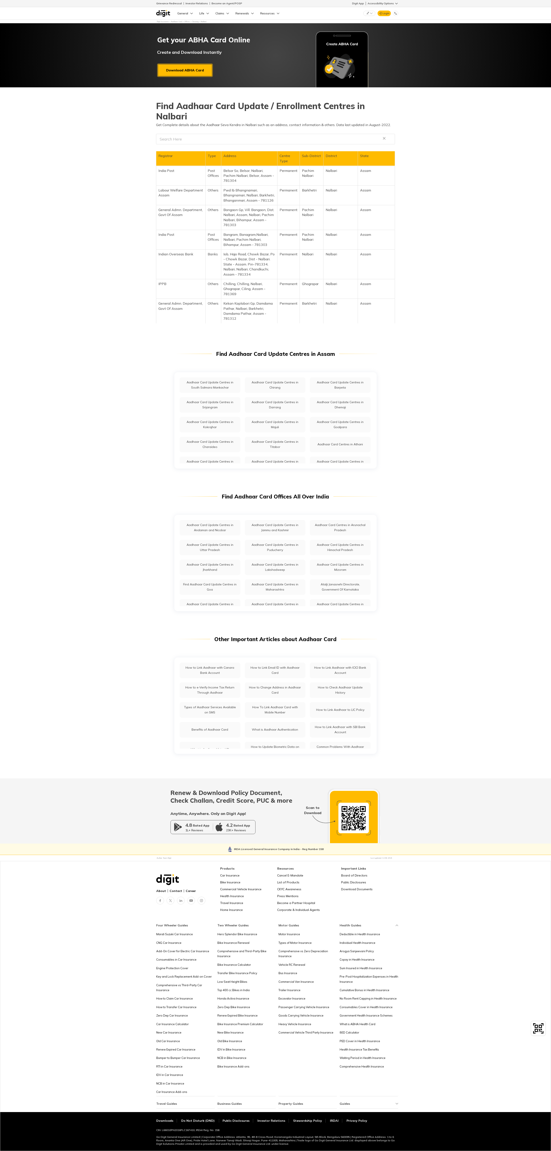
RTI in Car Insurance (169, 1066)
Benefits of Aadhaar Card (210, 729)
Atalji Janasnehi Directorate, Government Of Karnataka (340, 586)
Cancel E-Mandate (290, 875)
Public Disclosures (353, 882)
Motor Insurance (289, 934)
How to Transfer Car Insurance (176, 1007)
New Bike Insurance (230, 1032)
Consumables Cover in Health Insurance (366, 1007)
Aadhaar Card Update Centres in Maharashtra (275, 586)
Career (191, 890)
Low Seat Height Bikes (232, 981)
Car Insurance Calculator (172, 1024)
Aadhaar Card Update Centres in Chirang (275, 384)
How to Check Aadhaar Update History (340, 689)
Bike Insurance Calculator (234, 964)
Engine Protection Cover (172, 968)
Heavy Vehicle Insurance (295, 1024)
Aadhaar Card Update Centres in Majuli (275, 424)
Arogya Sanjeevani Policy (357, 951)
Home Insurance (231, 910)
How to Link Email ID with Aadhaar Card (275, 670)
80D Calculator (349, 1032)
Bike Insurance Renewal (233, 942)
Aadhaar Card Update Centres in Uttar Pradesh (210, 547)
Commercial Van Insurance (296, 981)
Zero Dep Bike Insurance (233, 1007)
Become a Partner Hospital (296, 903)
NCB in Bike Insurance (231, 1058)
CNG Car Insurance (168, 942)
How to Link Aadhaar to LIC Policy (340, 710)
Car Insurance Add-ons (171, 1092)
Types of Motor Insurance (295, 942)
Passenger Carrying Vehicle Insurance (304, 1007)
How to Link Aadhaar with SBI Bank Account (340, 729)
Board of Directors (354, 875)
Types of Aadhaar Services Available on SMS (210, 709)
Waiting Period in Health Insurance (362, 1058)
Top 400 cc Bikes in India (233, 990)
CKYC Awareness (289, 889)
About (161, 890)
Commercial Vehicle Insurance (241, 889)
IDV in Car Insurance (169, 1075)
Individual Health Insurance (357, 942)
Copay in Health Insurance (357, 959)
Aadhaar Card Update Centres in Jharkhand (210, 567)
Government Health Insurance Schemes (366, 1015)
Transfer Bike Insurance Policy (237, 973)
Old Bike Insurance (229, 1041)
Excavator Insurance (292, 998)
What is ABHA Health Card (357, 1024)
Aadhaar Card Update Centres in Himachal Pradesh (340, 547)
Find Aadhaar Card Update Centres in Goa (210, 586)
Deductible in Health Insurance (360, 934)
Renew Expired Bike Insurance (237, 1015)
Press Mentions (288, 896)
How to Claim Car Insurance (174, 998)
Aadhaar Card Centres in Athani (340, 444)
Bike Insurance (230, 882)
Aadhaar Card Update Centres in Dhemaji (340, 404)
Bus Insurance (288, 973)
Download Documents (357, 889)
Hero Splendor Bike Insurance (237, 934)
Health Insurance (232, 896)
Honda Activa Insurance (233, 998)
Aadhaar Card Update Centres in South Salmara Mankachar (210, 384)
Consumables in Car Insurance (176, 959)
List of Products (288, 882)
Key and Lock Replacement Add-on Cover (184, 976)
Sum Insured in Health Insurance (361, 968)
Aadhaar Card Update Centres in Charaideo (210, 444)
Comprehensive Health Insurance (362, 1066)
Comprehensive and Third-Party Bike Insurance (241, 953)
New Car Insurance (168, 1032)
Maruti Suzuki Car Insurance (174, 934)
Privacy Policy (357, 1121)
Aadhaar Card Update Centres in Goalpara (340, 424)
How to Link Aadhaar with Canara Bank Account (210, 670)
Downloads (164, 1121)
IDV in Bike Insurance (231, 1049)
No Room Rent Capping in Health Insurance (368, 998)
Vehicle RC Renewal (292, 964)
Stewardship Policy (307, 1121)
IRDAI (334, 1121)
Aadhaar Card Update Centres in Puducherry (275, 547)
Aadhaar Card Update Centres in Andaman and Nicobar (210, 527)
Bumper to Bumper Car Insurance (178, 1058)
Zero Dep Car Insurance (172, 1015)
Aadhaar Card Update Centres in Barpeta (340, 384)
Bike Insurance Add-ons (233, 1066)
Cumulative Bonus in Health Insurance (364, 990)
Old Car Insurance (168, 1041)
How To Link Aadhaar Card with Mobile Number (275, 709)
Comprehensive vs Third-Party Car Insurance (179, 987)
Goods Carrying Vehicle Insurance (301, 1015)
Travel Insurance (231, 903)
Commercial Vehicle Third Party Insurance (306, 1032)
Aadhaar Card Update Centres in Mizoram (340, 567)
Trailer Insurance (289, 990)
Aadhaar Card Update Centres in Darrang (275, 404)
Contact (176, 890)
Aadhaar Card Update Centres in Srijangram (210, 404)
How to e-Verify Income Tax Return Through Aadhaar (209, 689)
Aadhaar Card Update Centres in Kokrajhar (210, 424)
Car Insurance (230, 875)
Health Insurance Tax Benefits (359, 1049)
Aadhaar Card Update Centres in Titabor (275, 444)
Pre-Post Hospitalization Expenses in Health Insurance (369, 979)
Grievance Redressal (169, 3)
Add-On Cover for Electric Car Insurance (182, 951)
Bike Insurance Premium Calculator (240, 1024)
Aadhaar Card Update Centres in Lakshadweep (275, 567)
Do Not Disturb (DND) (198, 1121)
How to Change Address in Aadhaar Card (275, 689)
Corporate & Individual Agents (298, 910)
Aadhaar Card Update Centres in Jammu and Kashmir (275, 527)
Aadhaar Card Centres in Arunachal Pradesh (340, 527)
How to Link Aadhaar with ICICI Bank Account (340, 670)
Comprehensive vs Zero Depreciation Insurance (303, 953)
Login (385, 13)
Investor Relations (197, 3)
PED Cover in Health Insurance (360, 1041)
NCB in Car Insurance (170, 1083)
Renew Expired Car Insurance (175, 1049)
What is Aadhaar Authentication (275, 729)
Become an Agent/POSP (227, 3)
